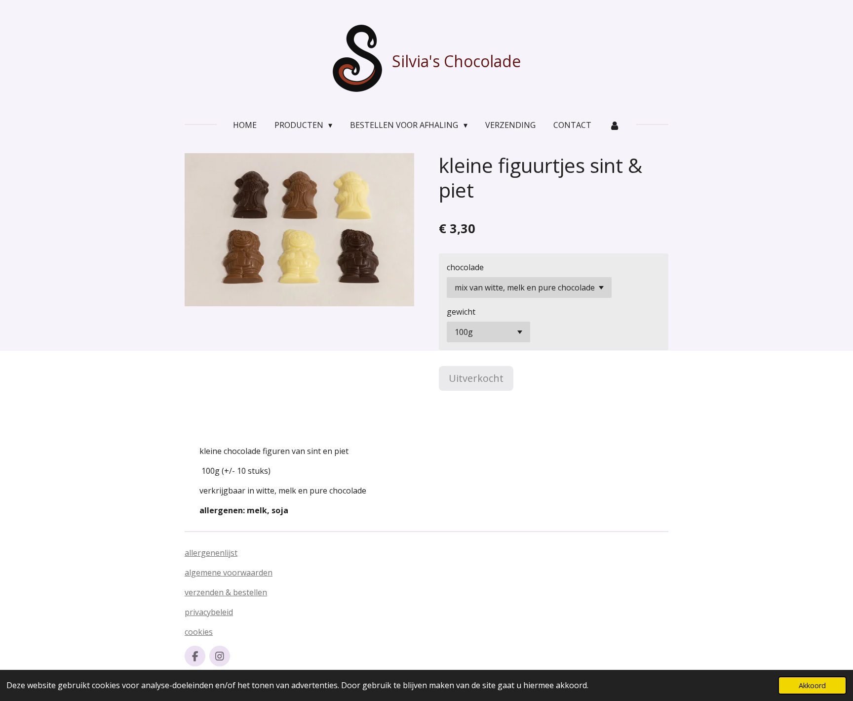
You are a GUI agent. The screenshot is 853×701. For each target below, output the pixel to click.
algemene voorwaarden (228, 572)
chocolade (465, 267)
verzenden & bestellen (226, 592)
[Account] (614, 125)
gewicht (461, 311)
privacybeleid (209, 612)
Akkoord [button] (812, 685)
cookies (199, 631)
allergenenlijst (211, 552)
